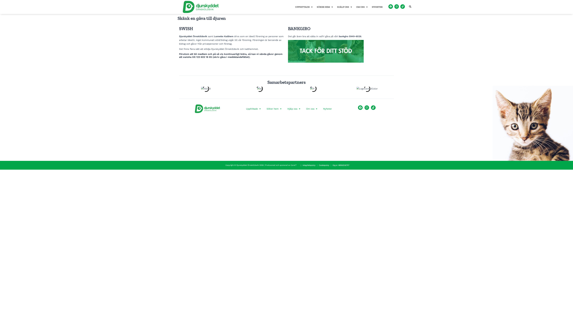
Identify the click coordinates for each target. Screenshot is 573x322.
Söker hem (323, 7)
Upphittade (302, 7)
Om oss (360, 7)
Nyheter (377, 7)
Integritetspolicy (309, 165)
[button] (410, 6)
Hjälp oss (343, 7)
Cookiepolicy (324, 165)
